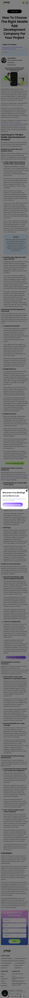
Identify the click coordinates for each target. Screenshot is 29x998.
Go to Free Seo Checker (12, 505)
